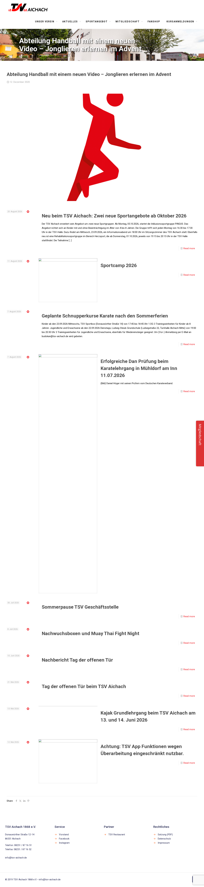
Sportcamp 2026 (119, 265)
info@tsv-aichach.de (16, 857)
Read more (189, 248)
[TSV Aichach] (28, 7)
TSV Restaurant (116, 834)
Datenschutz (164, 838)
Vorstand (64, 834)
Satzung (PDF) (165, 834)
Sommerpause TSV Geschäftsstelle (80, 607)
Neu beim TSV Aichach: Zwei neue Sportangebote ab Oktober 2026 (114, 216)
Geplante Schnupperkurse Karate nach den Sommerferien (105, 316)
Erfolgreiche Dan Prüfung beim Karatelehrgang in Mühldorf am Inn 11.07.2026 (139, 368)
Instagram (64, 842)
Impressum (164, 842)
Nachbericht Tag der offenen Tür (77, 660)
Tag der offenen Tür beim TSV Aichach (84, 686)
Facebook (64, 838)
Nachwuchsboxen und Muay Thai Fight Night (90, 633)
